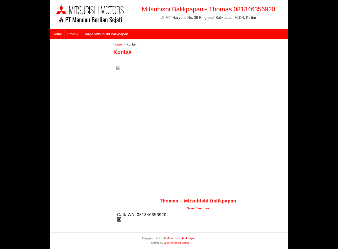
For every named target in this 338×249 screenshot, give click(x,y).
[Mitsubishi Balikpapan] (90, 22)
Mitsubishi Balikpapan (181, 238)
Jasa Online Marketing (176, 242)
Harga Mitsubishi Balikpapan (106, 34)
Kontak (122, 52)
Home (57, 34)
